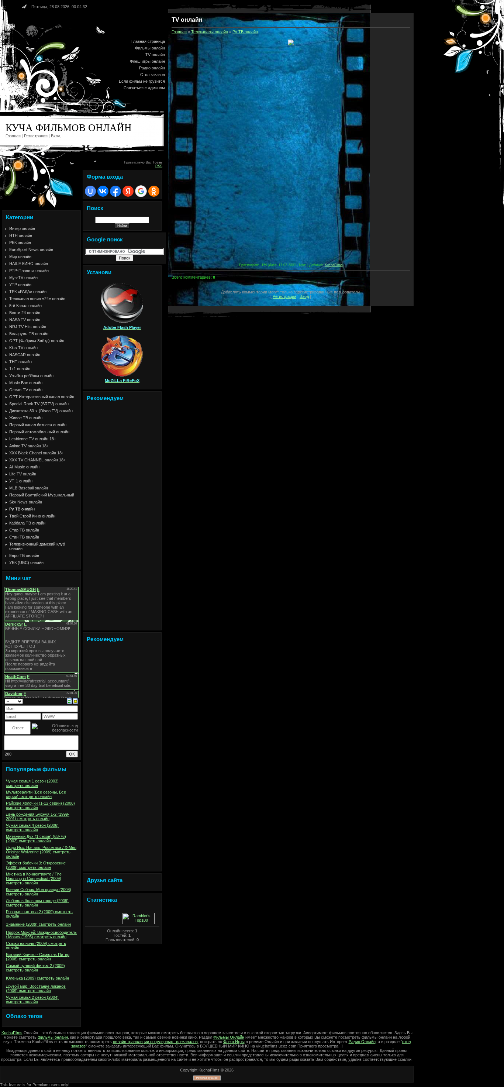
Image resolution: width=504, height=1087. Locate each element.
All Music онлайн (24, 467)
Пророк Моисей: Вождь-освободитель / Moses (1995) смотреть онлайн (41, 934)
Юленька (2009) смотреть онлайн (37, 978)
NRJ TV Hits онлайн (27, 326)
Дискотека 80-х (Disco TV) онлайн (41, 411)
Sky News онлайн (25, 502)
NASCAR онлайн (24, 354)
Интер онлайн (22, 228)
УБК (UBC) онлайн (26, 562)
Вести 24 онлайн (24, 312)
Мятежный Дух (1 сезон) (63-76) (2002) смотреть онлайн (36, 838)
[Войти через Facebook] (115, 191)
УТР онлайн (20, 284)
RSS (158, 166)
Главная (13, 136)
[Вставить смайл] (75, 700)
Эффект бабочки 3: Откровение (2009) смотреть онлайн (36, 865)
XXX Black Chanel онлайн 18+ (36, 453)
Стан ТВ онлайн (24, 537)
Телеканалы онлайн (209, 32)
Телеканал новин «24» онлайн (37, 298)
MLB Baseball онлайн (28, 488)
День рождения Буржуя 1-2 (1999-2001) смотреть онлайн (37, 816)
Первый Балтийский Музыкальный (41, 495)
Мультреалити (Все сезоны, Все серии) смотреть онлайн (36, 794)
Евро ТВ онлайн (24, 555)
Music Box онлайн (25, 383)
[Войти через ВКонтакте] (102, 191)
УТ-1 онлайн (20, 481)
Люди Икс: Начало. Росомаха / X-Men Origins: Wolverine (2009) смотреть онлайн (41, 852)
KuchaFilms (334, 265)
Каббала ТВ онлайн (27, 523)
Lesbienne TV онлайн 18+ (32, 439)
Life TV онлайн (22, 474)
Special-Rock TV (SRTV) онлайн (39, 404)
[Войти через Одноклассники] (153, 191)
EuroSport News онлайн (31, 249)
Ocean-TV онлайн (25, 390)
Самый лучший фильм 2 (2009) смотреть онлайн (35, 967)
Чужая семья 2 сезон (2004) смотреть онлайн (32, 999)
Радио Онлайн (362, 1041)
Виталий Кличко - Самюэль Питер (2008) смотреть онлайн (37, 956)
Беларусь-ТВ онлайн (28, 333)
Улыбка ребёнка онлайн (31, 376)
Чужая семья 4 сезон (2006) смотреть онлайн (32, 827)
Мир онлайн (20, 256)
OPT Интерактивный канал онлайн (41, 397)
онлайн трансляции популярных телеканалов (155, 1041)
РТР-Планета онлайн (29, 270)
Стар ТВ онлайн (24, 530)
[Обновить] (69, 700)
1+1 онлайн (19, 369)
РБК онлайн (20, 242)
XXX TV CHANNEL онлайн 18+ (37, 460)
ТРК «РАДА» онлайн (27, 291)
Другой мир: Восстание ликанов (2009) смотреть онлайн (36, 988)
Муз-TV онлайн (23, 277)
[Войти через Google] (141, 191)
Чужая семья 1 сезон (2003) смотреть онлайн (32, 783)
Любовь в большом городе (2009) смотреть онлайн (37, 902)
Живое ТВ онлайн (25, 418)
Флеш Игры (234, 1041)
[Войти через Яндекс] (128, 191)
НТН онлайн (20, 235)
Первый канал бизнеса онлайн (37, 425)
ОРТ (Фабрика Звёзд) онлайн (36, 340)
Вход (55, 136)
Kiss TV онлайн (23, 347)
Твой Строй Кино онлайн (32, 516)
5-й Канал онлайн (25, 305)
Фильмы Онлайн (228, 1037)
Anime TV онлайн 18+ (29, 446)
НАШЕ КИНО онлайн (28, 263)
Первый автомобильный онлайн (39, 432)
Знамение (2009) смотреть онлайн (38, 924)
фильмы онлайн (53, 1037)
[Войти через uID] (90, 191)
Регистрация (36, 136)
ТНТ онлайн (20, 362)
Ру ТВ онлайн (22, 509)
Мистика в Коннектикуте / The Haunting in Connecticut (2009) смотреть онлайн (34, 878)
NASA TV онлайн (24, 319)
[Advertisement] (122, 517)
